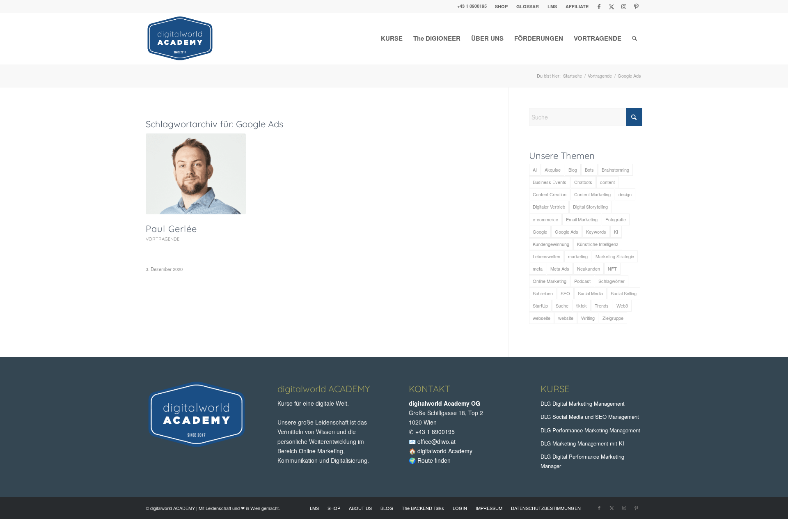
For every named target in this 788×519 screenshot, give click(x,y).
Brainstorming (615, 169)
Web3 (622, 305)
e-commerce (545, 219)
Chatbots (583, 182)
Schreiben (543, 293)
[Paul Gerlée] (196, 173)
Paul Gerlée (171, 228)
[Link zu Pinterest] (636, 6)
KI (616, 231)
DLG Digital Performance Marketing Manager (582, 461)
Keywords (596, 231)
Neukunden (588, 268)
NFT (612, 268)
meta (538, 268)
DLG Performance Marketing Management (590, 430)
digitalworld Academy (444, 451)
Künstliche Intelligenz (597, 244)
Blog (572, 169)
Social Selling (624, 293)
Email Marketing (582, 219)
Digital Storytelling (590, 206)
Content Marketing (592, 194)
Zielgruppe (612, 318)
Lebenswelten (546, 256)
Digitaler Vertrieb (549, 206)
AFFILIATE (577, 6)
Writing (588, 318)
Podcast (582, 281)
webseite (541, 318)
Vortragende (162, 239)
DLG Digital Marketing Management (583, 403)
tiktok (581, 305)
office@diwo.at (436, 441)
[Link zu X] (611, 6)
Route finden (434, 460)
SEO (565, 293)
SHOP (501, 6)
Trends (602, 305)
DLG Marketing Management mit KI (582, 443)
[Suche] (634, 38)
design (625, 194)
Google (540, 231)
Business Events (549, 182)
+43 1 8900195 (472, 6)
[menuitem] (501, 6)
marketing (578, 256)
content (607, 182)
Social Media (590, 293)
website (565, 318)
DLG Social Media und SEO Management (590, 416)
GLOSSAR (527, 6)
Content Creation (549, 194)
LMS (552, 6)
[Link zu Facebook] (599, 6)
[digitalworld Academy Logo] (180, 38)
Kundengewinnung (551, 244)
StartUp (540, 305)
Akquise (553, 169)
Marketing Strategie (615, 256)
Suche (562, 305)
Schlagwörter (611, 281)
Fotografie (615, 219)
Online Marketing (549, 281)
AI (535, 169)
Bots (589, 169)
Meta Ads (559, 268)
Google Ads (566, 231)
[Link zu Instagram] (624, 6)
